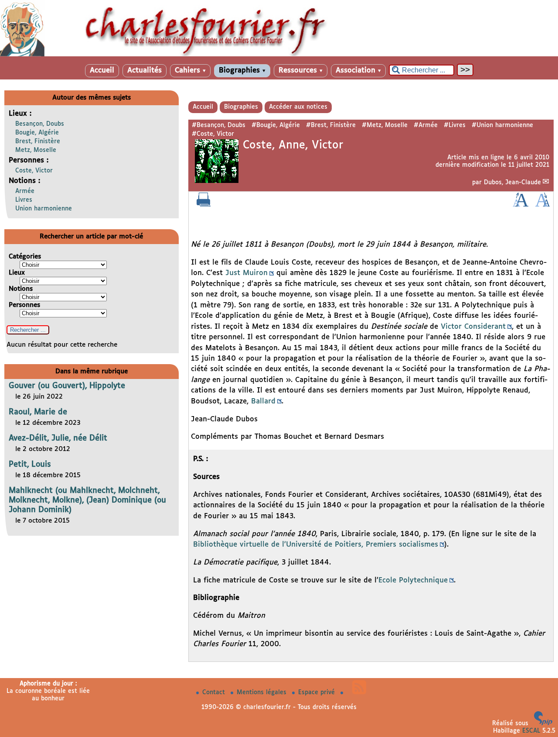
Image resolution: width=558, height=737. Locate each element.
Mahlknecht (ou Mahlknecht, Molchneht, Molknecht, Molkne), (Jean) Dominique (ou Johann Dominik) (87, 500)
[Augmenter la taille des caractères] (520, 205)
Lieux (17, 272)
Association (358, 70)
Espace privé (317, 692)
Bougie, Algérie (37, 133)
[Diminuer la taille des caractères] (542, 205)
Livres (23, 200)
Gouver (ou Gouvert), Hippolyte (67, 386)
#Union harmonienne (502, 125)
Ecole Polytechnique (413, 580)
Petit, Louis (30, 464)
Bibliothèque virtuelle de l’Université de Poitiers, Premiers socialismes (315, 544)
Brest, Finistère (37, 141)
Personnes (24, 305)
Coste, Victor (34, 171)
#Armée (426, 125)
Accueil (102, 70)
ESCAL (531, 731)
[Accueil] (279, 55)
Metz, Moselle (35, 150)
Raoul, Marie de (38, 412)
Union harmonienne (43, 209)
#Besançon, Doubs (218, 125)
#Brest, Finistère (331, 125)
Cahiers (190, 70)
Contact (214, 692)
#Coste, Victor (213, 134)
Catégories (25, 256)
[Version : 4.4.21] (543, 723)
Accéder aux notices (298, 107)
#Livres (455, 125)
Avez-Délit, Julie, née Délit (58, 438)
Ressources (301, 70)
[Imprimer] (204, 205)
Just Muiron (246, 273)
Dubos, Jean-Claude (512, 182)
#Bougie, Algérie (276, 125)
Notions (21, 289)
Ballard (263, 401)
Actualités (144, 70)
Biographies (242, 70)
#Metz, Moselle (385, 125)
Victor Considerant (473, 327)
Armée (24, 191)
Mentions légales (263, 692)
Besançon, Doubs (39, 124)
